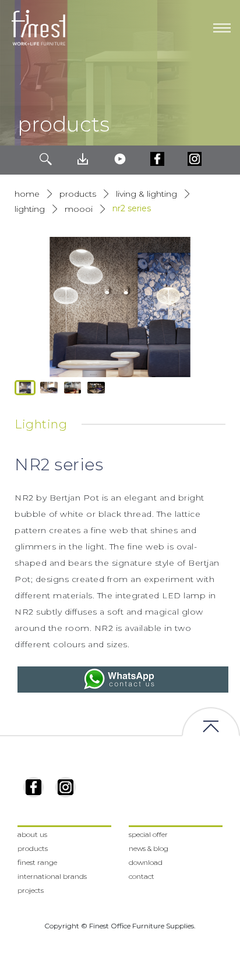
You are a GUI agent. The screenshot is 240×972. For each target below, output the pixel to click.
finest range (37, 862)
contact (141, 876)
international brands (52, 876)
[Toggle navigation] (222, 28)
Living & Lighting (146, 194)
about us (32, 834)
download (146, 862)
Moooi (79, 209)
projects (30, 890)
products (77, 194)
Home (27, 194)
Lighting (30, 209)
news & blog (148, 848)
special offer (148, 834)
